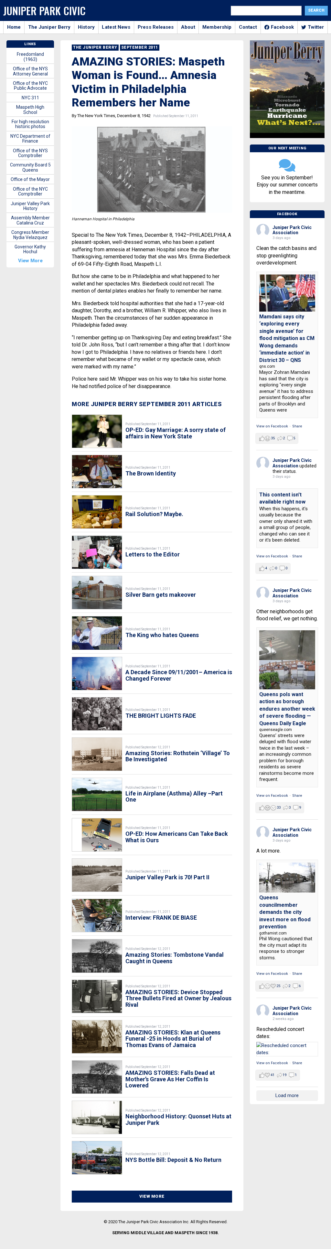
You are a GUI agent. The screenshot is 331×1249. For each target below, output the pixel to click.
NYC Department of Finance (30, 139)
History (86, 27)
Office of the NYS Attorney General (30, 71)
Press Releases (156, 27)
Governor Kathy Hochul (30, 249)
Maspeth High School (30, 110)
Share (297, 426)
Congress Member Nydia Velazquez (30, 235)
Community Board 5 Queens (30, 167)
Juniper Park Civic (44, 10)
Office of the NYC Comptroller (30, 191)
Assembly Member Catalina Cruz (30, 220)
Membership (216, 27)
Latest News (116, 27)
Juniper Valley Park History (30, 206)
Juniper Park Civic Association (292, 230)
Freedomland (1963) (30, 57)
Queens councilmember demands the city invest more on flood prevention (285, 912)
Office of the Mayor (30, 179)
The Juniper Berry (49, 27)
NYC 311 (30, 97)
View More (152, 1196)
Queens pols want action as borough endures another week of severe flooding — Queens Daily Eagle (287, 708)
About (188, 27)
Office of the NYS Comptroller (30, 153)
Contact (248, 27)
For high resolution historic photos (30, 124)
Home (14, 27)
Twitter (316, 27)
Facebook (282, 27)
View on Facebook (272, 426)
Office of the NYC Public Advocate (30, 86)
